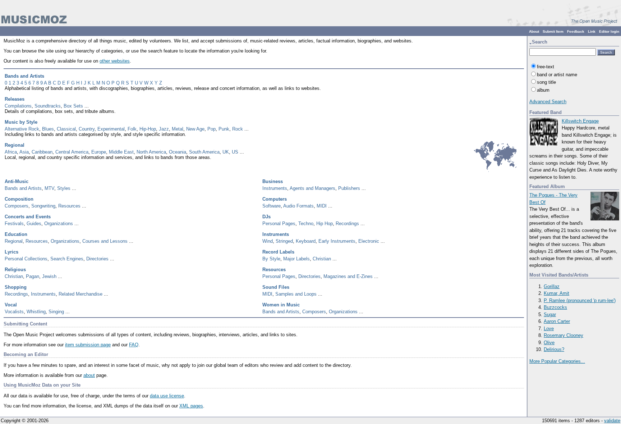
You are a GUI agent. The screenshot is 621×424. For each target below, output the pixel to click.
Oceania (177, 152)
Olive (549, 342)
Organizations (58, 223)
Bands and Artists (24, 76)
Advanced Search (547, 101)
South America (204, 152)
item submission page (88, 344)
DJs (266, 216)
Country (87, 129)
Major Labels (296, 258)
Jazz (164, 129)
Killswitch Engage (580, 121)
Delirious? (554, 349)
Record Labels (278, 252)
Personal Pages (278, 223)
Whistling (36, 311)
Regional (14, 145)
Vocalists (14, 311)
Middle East (121, 152)
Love (549, 328)
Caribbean (42, 152)
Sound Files (275, 287)
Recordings (347, 223)
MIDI (322, 206)
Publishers (349, 188)
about (89, 375)
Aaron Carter (557, 321)
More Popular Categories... (557, 361)
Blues (48, 129)
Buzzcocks (555, 307)
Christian (322, 258)
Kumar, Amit (556, 293)
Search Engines (66, 258)
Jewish (49, 276)
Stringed (284, 241)
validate (612, 420)
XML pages (191, 406)
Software (271, 206)
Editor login (609, 31)
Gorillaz (552, 286)
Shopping (16, 287)
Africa (11, 152)
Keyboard (306, 241)
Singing (56, 311)
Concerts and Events (28, 216)
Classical (66, 129)
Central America (71, 152)
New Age (195, 129)
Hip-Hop (147, 129)
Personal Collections (26, 258)
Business (272, 181)
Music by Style (21, 122)
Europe (98, 152)
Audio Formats (298, 206)
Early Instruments (336, 241)
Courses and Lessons (105, 241)
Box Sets (73, 106)
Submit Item (553, 31)
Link (591, 31)
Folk (132, 129)
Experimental (111, 129)
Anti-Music (16, 181)
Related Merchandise (80, 294)
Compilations (18, 106)
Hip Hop (324, 223)
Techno (305, 223)
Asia (24, 152)
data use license (167, 395)
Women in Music (281, 304)
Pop (211, 129)
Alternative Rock (22, 129)
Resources (69, 206)
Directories (97, 258)
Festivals (14, 223)
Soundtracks (47, 106)
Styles (63, 188)
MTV (49, 188)
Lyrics (11, 252)
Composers (16, 206)
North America (151, 152)
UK (225, 152)
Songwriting (43, 206)
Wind (267, 241)
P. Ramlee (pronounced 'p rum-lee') (580, 300)
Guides (34, 223)
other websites (115, 61)
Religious (15, 269)
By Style (271, 258)
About (534, 31)
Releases (14, 99)
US (235, 152)
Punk (223, 129)
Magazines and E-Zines (348, 276)
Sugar (550, 314)
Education (16, 234)
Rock (237, 129)
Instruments (274, 188)
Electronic (368, 241)
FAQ (133, 344)
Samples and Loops (296, 294)
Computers (274, 199)
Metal (177, 129)
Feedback (575, 31)
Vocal (11, 304)
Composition (19, 199)
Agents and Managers (312, 188)
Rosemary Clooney (563, 335)
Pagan (32, 276)
